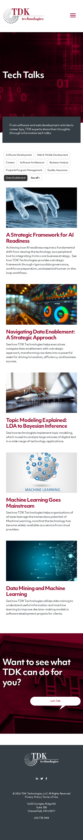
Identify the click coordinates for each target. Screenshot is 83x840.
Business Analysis (59, 163)
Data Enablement (16, 178)
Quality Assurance (57, 170)
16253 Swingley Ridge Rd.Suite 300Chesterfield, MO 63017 (41, 807)
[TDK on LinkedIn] (37, 779)
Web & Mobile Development (52, 155)
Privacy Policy (33, 797)
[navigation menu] (73, 16)
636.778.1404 (41, 818)
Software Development (19, 155)
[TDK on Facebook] (46, 779)
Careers (10, 163)
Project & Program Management (24, 170)
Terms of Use (50, 797)
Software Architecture (32, 163)
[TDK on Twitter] (41, 779)
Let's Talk (55, 701)
